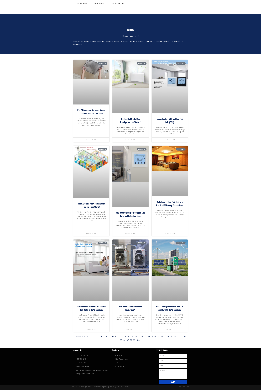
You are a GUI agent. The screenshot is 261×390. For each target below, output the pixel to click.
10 (106, 337)
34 (185, 337)
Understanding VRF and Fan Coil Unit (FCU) (169, 120)
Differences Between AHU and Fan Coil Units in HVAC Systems (91, 308)
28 (165, 337)
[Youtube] (181, 3)
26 (158, 337)
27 (162, 337)
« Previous (79, 337)
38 (131, 340)
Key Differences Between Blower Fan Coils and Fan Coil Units (91, 112)
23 (149, 337)
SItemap (126, 387)
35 (121, 340)
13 (116, 337)
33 (181, 337)
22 (145, 337)
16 (126, 337)
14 (119, 337)
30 (172, 337)
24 (152, 337)
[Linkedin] (176, 3)
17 (129, 337)
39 (134, 340)
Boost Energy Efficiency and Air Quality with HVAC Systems (169, 308)
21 (142, 337)
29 (168, 337)
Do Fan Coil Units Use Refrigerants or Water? (130, 120)
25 (155, 337)
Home (124, 36)
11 (110, 337)
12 (113, 337)
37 (128, 340)
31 (175, 337)
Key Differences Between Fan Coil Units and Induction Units (130, 214)
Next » (139, 340)
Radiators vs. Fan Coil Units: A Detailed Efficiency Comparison (169, 203)
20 (139, 337)
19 (136, 337)
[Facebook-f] (172, 3)
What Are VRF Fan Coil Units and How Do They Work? (91, 205)
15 (123, 337)
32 (178, 337)
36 (124, 340)
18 (132, 337)
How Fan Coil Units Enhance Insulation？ (130, 308)
